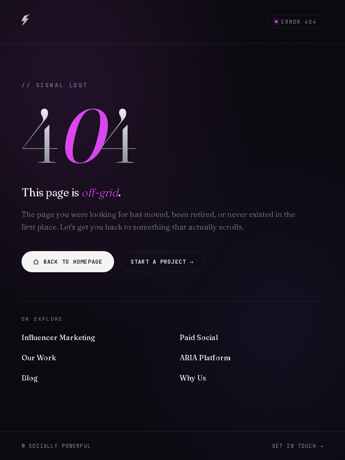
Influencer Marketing (58, 337)
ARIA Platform (205, 357)
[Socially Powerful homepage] (26, 21)
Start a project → (162, 261)
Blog (30, 377)
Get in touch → (297, 445)
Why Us (193, 377)
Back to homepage (73, 261)
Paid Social (199, 337)
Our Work (39, 357)
